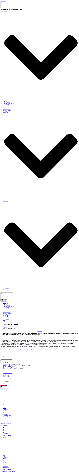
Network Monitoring (9, 104)
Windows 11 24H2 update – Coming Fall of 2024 (12, 365)
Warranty (7, 288)
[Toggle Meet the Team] (9, 315)
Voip (6, 101)
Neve (1, 435)
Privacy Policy (13, 471)
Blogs (4, 289)
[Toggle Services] (7, 303)
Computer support (8, 105)
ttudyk (5, 327)
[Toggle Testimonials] (8, 318)
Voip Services (5, 414)
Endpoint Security (8, 108)
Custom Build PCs (6, 109)
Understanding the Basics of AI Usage (10, 368)
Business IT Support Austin (8, 367)
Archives (2, 381)
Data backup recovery (9, 103)
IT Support (7, 102)
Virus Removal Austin (35, 349)
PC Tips (4, 374)
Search (1, 358)
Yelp (62, 347)
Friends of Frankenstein (7, 373)
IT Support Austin (23, 349)
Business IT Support (7, 366)
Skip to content (3, 1)
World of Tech (6, 376)
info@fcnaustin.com (7, 423)
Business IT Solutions (7, 110)
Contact (4, 290)
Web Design (5, 111)
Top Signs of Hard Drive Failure (9, 364)
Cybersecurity (8, 106)
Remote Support (3, 11)
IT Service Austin (12, 349)
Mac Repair (29, 349)
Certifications (8, 200)
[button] (41, 57)
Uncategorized (6, 375)
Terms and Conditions (4, 471)
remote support (26, 347)
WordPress (10, 435)
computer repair (6, 349)
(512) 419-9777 (6, 425)
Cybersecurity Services (7, 415)
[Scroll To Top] (1, 387)
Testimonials (5, 409)
